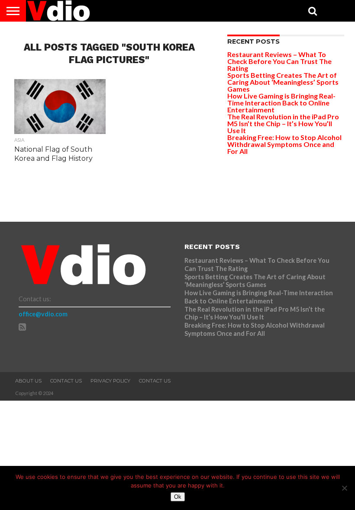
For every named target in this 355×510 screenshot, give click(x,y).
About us (28, 381)
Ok (177, 497)
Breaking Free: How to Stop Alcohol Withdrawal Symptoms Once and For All (284, 144)
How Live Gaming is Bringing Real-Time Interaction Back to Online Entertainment (281, 103)
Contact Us (66, 381)
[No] (344, 488)
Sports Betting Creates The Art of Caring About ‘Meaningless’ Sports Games (283, 82)
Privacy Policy (110, 381)
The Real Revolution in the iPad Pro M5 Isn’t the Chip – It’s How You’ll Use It (283, 123)
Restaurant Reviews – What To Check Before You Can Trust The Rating (279, 61)
